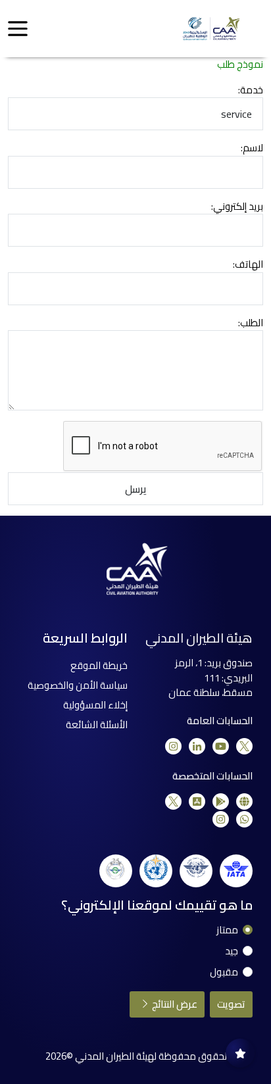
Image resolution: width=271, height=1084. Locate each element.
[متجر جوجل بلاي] (220, 801)
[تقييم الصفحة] (240, 1053)
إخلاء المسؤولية (95, 704)
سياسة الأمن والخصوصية (78, 685)
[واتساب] (244, 819)
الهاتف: (248, 264)
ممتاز (227, 930)
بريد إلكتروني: (237, 206)
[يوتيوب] (220, 746)
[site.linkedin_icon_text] (197, 746)
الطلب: (250, 323)
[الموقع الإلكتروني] (244, 801)
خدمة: (250, 90)
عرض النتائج (173, 1004)
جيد (231, 951)
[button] (18, 29)
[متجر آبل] (197, 801)
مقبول (224, 972)
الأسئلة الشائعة (97, 724)
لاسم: (252, 148)
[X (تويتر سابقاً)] (244, 746)
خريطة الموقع (99, 665)
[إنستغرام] (173, 746)
